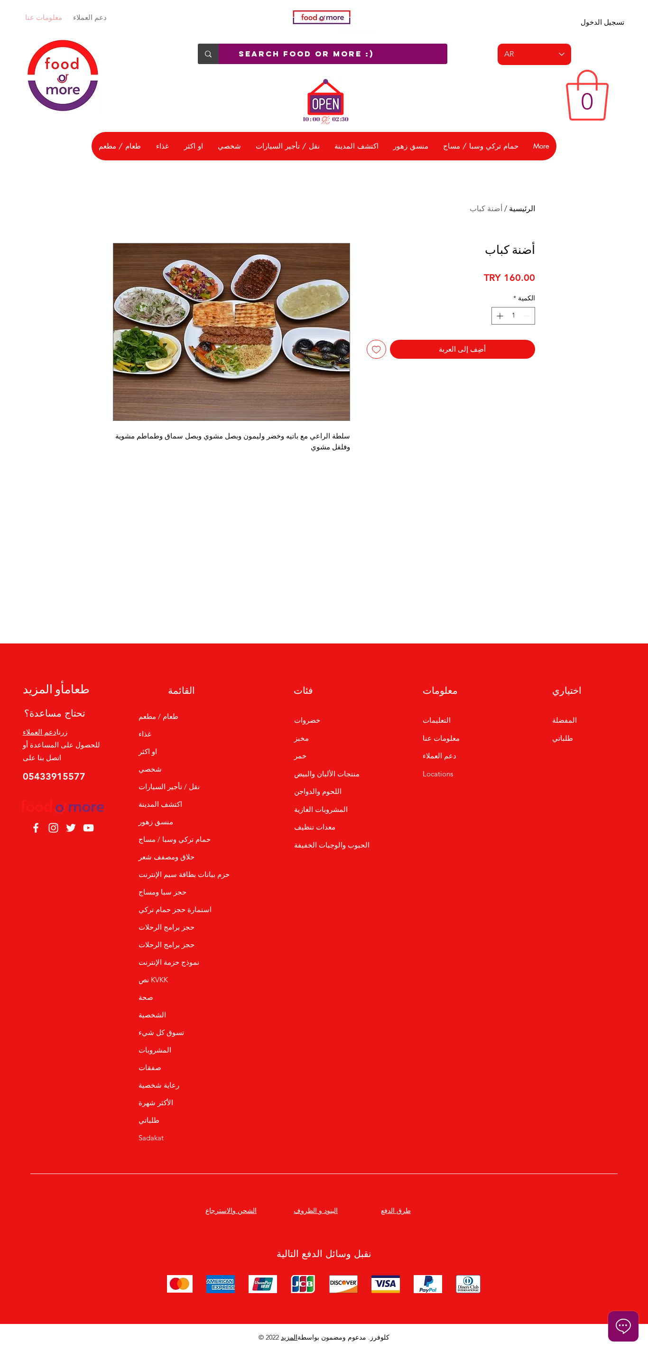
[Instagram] (53, 827)
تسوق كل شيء (161, 1032)
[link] (587, 95)
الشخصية (152, 1014)
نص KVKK (153, 979)
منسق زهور (156, 821)
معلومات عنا (43, 17)
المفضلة (564, 720)
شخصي (150, 768)
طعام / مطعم (158, 716)
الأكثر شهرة (156, 1102)
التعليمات (437, 720)
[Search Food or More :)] (208, 54)
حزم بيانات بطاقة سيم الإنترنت (181, 874)
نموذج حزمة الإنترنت (169, 962)
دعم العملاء (90, 17)
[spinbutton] (513, 315)
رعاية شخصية (159, 1085)
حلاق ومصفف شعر (166, 856)
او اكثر (148, 751)
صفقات (150, 1067)
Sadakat (151, 1137)
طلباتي (149, 1120)
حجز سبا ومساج (162, 891)
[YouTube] (88, 827)
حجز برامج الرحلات (166, 927)
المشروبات (155, 1049)
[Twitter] (71, 827)
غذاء (145, 733)
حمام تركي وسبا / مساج (175, 839)
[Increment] (499, 315)
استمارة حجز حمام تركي (175, 909)
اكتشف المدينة (160, 804)
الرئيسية (522, 208)
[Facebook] (35, 827)
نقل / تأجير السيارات (169, 786)
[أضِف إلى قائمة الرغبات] (376, 349)
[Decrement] (528, 315)
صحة (146, 997)
